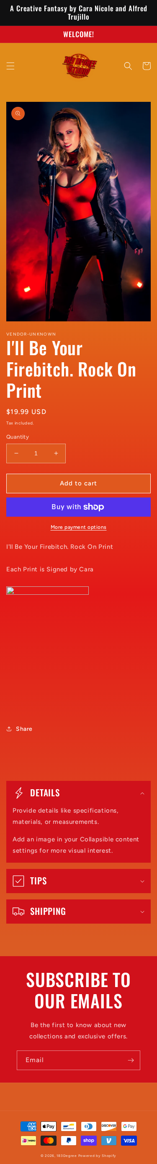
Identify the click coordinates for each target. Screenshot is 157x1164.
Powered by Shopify (97, 1156)
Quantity (17, 437)
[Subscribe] (130, 1060)
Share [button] (24, 728)
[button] (10, 66)
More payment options (79, 527)
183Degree (67, 1156)
